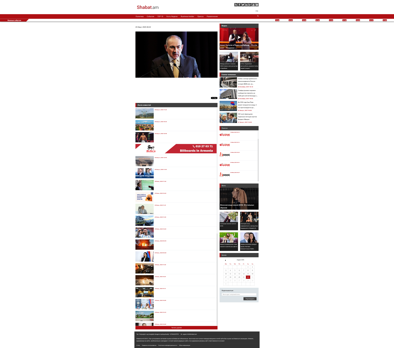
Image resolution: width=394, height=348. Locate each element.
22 (248, 277)
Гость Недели (172, 16)
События (150, 16)
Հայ (257, 11)
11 (230, 274)
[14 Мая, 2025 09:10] (229, 138)
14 (244, 274)
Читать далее (176, 328)
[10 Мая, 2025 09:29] (230, 158)
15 (248, 274)
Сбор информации (184, 345)
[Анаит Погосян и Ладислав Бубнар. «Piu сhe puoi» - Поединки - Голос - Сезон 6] (239, 39)
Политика (140, 16)
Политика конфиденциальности (167, 345)
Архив (224, 255)
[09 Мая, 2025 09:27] (230, 179)
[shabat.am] (147, 9)
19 (235, 277)
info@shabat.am (192, 334)
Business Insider (187, 16)
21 (244, 277)
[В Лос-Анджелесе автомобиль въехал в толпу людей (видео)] (249, 57)
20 (239, 277)
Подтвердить (250, 299)
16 (252, 274)
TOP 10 (160, 16)
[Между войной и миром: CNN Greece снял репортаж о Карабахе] (229, 57)
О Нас (138, 345)
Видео (224, 26)
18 (230, 277)
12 (235, 274)
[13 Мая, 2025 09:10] (229, 148)
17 (226, 277)
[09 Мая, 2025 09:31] (230, 168)
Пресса (200, 16)
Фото (224, 186)
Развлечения (212, 16)
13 (239, 274)
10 (226, 274)
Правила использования (149, 345)
